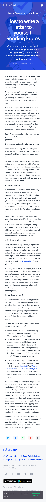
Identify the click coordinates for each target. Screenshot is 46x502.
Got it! (36, 495)
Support (6, 468)
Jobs (25, 465)
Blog (9, 13)
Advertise (32, 465)
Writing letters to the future (26, 13)
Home (5, 465)
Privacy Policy (18, 487)
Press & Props (15, 465)
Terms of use (7, 487)
